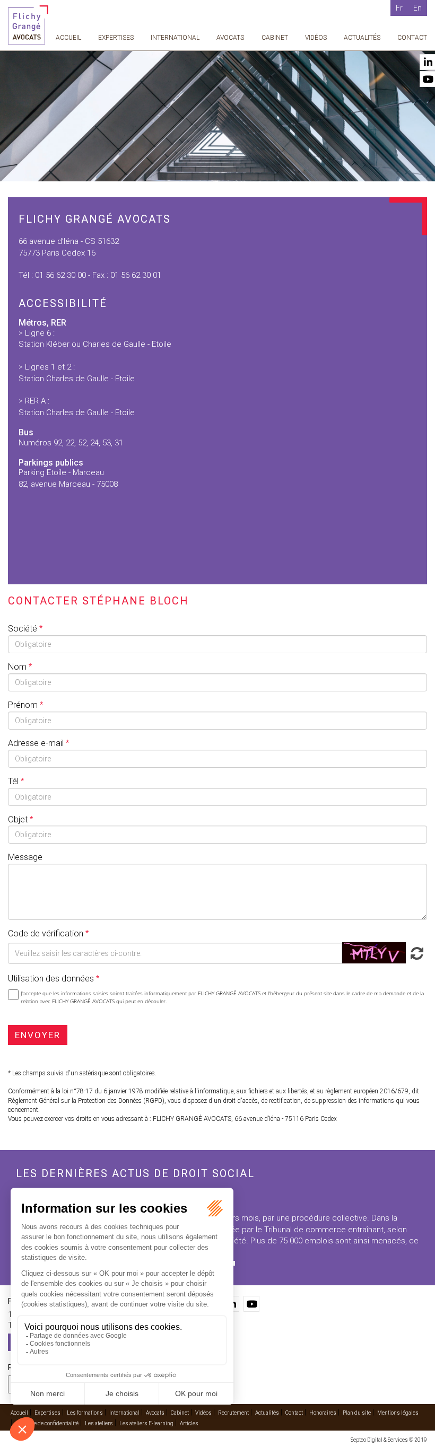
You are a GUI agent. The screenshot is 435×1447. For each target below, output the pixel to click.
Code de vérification (45, 933)
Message (25, 857)
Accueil (68, 37)
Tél (14, 781)
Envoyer (37, 1035)
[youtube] (251, 1304)
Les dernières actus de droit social (135, 1173)
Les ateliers (99, 1423)
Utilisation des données (51, 979)
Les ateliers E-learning (146, 1423)
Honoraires (322, 1413)
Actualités (362, 37)
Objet (19, 819)
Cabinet (275, 37)
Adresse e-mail (37, 743)
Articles (189, 1423)
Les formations (85, 1413)
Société (23, 629)
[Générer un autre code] (415, 952)
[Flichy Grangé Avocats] (28, 24)
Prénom (24, 705)
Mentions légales (398, 1413)
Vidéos (316, 37)
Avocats (230, 37)
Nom (18, 667)
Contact (412, 37)
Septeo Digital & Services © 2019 (389, 1440)
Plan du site (357, 1413)
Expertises (116, 37)
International (175, 37)
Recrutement (233, 1413)
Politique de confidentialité (47, 1423)
